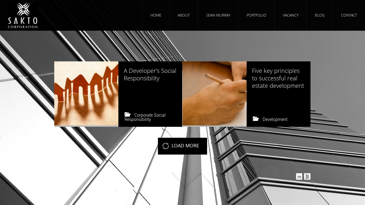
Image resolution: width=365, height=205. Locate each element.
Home (155, 15)
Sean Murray (218, 15)
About (184, 15)
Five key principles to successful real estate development (278, 77)
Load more (185, 145)
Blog (320, 15)
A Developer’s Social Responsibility (150, 74)
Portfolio (256, 15)
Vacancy (290, 15)
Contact (349, 15)
